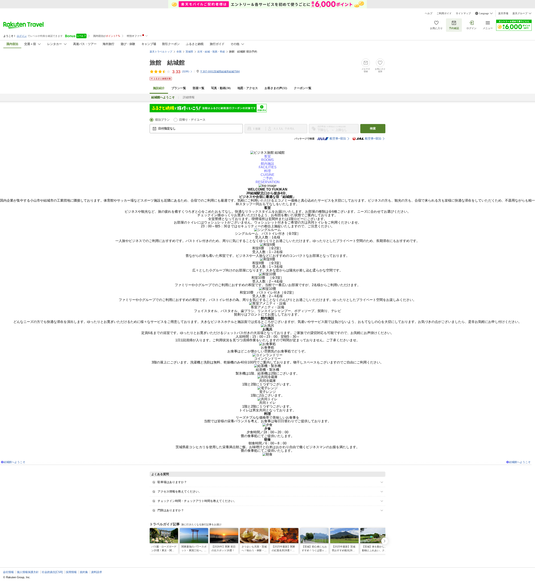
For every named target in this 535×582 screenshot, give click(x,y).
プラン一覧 (178, 88)
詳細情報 (189, 97)
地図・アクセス (247, 88)
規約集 (84, 572)
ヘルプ (428, 13)
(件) (185, 71)
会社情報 (8, 572)
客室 (267, 158)
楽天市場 (503, 13)
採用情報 (71, 572)
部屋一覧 (198, 88)
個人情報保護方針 (28, 572)
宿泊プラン (162, 119)
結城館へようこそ (14, 462)
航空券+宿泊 (338, 138)
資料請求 (96, 572)
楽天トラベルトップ (161, 51)
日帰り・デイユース (192, 119)
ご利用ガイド (444, 13)
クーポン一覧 (302, 88)
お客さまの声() (276, 88)
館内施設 (267, 165)
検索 (373, 128)
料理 (267, 173)
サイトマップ (463, 13)
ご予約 (268, 180)
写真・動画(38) (221, 88)
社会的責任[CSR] (52, 572)
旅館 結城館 (167, 62)
